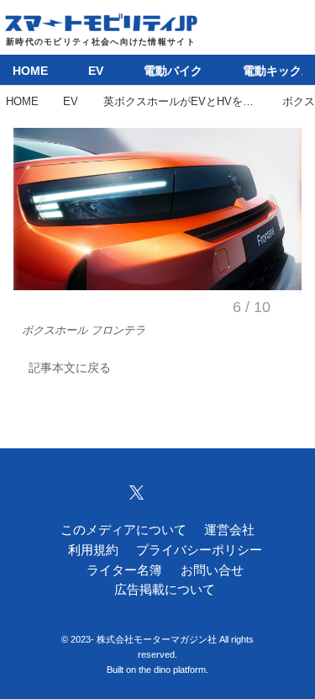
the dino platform (172, 670)
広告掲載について (164, 589)
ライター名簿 (124, 570)
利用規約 (93, 550)
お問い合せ (212, 570)
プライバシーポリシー (199, 550)
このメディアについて (123, 530)
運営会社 (229, 530)
